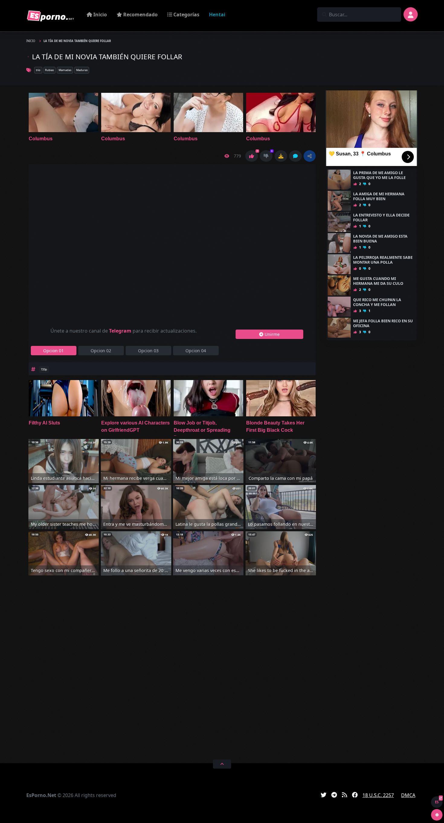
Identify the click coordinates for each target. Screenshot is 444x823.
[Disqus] (172, 666)
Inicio (99, 14)
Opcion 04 (195, 350)
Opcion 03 (148, 350)
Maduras (82, 70)
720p (44, 369)
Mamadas (65, 70)
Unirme (271, 334)
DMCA (408, 795)
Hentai (217, 14)
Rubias (49, 70)
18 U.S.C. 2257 (378, 795)
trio (38, 70)
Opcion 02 (101, 350)
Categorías (185, 14)
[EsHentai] (50, 16)
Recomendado (140, 14)
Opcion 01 (53, 350)
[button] (310, 156)
